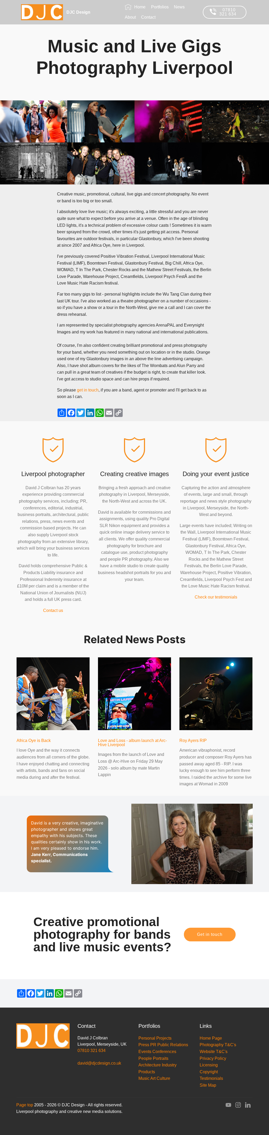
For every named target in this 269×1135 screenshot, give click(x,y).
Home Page (211, 1038)
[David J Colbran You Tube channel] (228, 1106)
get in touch (88, 390)
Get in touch (210, 934)
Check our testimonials (216, 597)
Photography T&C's (218, 1045)
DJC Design (87, 12)
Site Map (208, 1085)
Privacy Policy (213, 1058)
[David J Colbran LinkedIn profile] (248, 1106)
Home (140, 7)
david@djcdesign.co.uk (99, 1063)
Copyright (209, 1072)
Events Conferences (157, 1051)
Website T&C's (213, 1051)
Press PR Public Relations (163, 1045)
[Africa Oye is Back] (53, 693)
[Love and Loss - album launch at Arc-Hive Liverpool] (134, 693)
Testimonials (211, 1078)
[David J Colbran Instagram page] (238, 1106)
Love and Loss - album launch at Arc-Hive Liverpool (132, 742)
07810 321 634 (229, 12)
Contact (148, 17)
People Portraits (153, 1058)
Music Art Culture (154, 1078)
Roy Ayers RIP (193, 740)
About (130, 17)
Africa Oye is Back (34, 740)
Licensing (209, 1065)
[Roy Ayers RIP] (215, 693)
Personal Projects (155, 1038)
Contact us (53, 610)
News (179, 7)
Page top (24, 1105)
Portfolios (160, 7)
